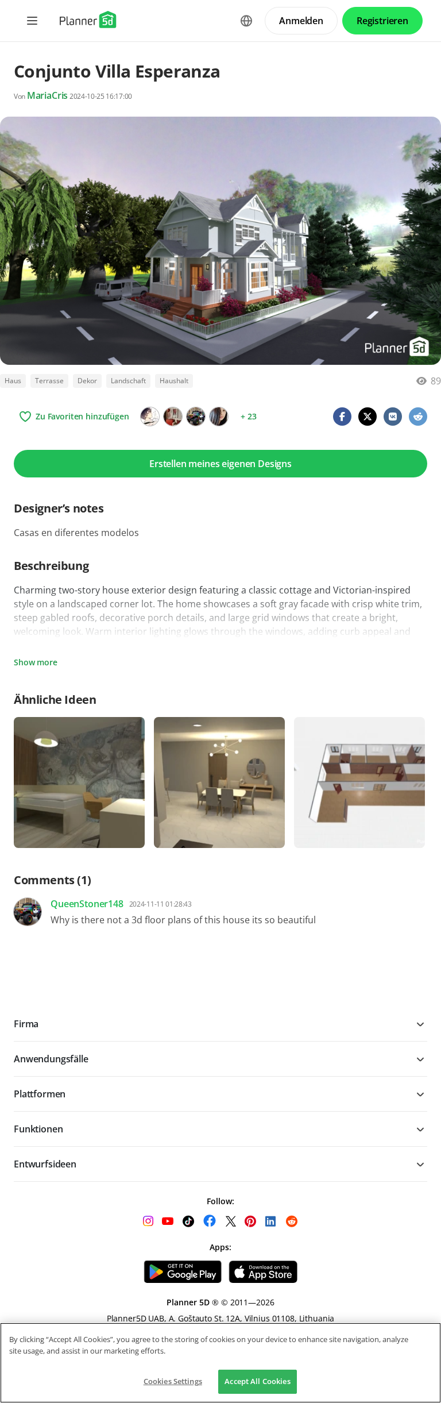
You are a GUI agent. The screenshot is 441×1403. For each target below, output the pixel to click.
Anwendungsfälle (51, 1059)
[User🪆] (173, 416)
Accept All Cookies (257, 1381)
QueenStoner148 (87, 903)
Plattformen (39, 1094)
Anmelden (301, 20)
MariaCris (47, 95)
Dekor (87, 381)
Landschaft (128, 381)
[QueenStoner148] (196, 416)
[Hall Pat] (150, 416)
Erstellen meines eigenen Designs (220, 463)
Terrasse (49, 381)
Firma (26, 1023)
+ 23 (248, 416)
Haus (13, 381)
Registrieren (382, 20)
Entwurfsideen (45, 1164)
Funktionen (38, 1129)
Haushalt (174, 381)
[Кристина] (219, 416)
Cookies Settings (173, 1381)
